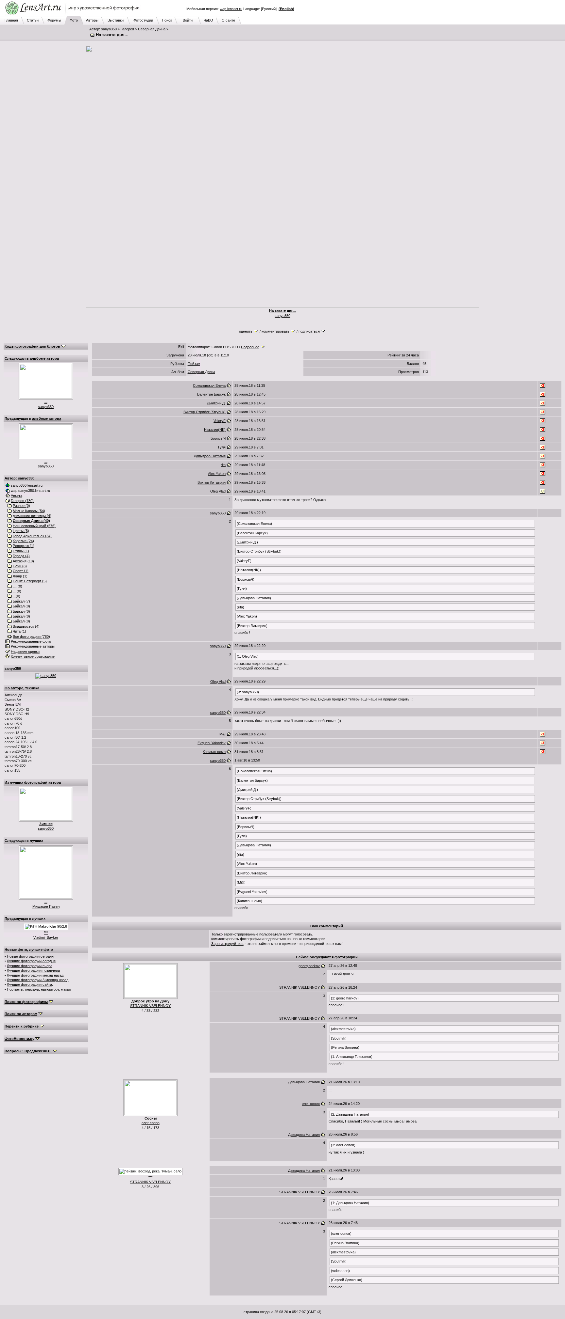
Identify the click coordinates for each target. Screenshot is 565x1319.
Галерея (127, 29)
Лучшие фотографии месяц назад (35, 975)
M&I (222, 734)
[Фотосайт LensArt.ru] (73, 15)
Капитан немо (214, 752)
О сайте (228, 20)
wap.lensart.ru (231, 9)
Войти (188, 20)
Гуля (222, 447)
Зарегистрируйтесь (227, 944)
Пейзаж (194, 364)
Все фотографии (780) (31, 636)
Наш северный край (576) (34, 526)
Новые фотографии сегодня (30, 956)
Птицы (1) (21, 551)
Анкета (16, 495)
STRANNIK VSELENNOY (150, 1006)
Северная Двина (151, 29)
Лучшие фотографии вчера (29, 966)
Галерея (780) (22, 501)
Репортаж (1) (23, 546)
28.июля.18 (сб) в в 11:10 (208, 355)
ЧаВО (208, 20)
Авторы (92, 20)
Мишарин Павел (46, 906)
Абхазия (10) (23, 561)
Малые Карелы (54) (29, 511)
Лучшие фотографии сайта (29, 984)
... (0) (17, 591)
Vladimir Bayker (45, 937)
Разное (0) (21, 506)
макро (66, 989)
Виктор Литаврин (211, 482)
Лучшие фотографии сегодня (31, 961)
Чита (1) (19, 631)
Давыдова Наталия (210, 456)
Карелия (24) (23, 541)
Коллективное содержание (33, 656)
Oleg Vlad (218, 491)
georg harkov (309, 966)
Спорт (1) (20, 571)
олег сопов (151, 1123)
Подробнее (250, 347)
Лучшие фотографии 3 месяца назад (37, 980)
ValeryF (220, 421)
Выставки (116, 20)
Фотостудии (143, 20)
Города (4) (21, 556)
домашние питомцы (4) (32, 516)
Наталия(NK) (215, 430)
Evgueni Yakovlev (211, 743)
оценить (245, 331)
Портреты (15, 989)
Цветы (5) (21, 531)
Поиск (167, 20)
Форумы (54, 20)
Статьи (33, 20)
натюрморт (50, 989)
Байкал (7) (21, 601)
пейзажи (32, 989)
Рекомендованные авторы (33, 646)
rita (223, 465)
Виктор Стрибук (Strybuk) (204, 412)
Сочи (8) (20, 566)
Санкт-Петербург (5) (30, 581)
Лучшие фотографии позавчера (33, 970)
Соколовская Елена (209, 385)
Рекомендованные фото (31, 641)
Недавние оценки (25, 651)
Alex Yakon (217, 474)
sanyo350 (109, 29)
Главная (11, 20)
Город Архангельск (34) (32, 536)
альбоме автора (44, 358)
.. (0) (16, 596)
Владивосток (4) (26, 626)
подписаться (309, 331)
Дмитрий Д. (216, 403)
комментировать (275, 331)
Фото (74, 20)
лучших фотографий (28, 782)
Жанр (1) (20, 576)
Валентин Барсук (211, 394)
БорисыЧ (218, 438)
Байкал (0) (21, 606)
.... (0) (17, 586)
